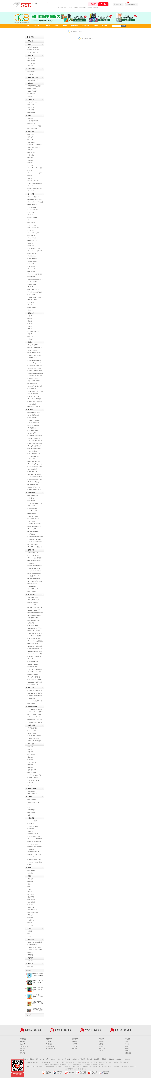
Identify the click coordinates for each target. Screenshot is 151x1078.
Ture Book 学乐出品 (33, 180)
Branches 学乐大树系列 (34, 524)
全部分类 (36, 26)
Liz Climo (30, 243)
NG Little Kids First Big (34, 717)
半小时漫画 (82, 7)
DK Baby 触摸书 (32, 388)
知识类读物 (31, 134)
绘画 (29, 804)
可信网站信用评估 (46, 1072)
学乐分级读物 (31, 521)
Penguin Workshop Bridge (35, 536)
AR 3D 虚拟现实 (32, 404)
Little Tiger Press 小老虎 (34, 859)
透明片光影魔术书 (33, 394)
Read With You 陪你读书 (35, 547)
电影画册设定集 (32, 799)
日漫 (29, 884)
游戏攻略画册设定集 (33, 802)
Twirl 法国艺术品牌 (33, 834)
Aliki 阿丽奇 (31, 302)
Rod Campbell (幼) (33, 289)
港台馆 (30, 867)
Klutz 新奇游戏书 (32, 383)
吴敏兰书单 (31, 107)
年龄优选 (30, 83)
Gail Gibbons (31, 266)
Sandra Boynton (32, 217)
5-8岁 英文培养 (32, 88)
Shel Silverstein (32, 261)
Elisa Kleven (31, 276)
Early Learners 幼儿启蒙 (34, 571)
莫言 (65, 7)
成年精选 (30, 96)
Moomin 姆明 (31, 459)
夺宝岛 (127, 1041)
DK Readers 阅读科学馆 (34, 735)
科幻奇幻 (30, 749)
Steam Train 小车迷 (33, 423)
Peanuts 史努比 (32, 944)
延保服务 (127, 1046)
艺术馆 (95, 26)
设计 (29, 815)
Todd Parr (30, 245)
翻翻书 (30, 321)
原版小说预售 (31, 60)
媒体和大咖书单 (32, 788)
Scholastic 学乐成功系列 (34, 558)
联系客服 (22, 1053)
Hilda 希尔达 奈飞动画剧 (34, 188)
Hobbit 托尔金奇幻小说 (34, 775)
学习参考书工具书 (33, 589)
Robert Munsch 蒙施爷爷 (35, 251)
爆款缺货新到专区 (33, 77)
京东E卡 (127, 1048)
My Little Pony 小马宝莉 (34, 474)
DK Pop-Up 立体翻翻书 (34, 741)
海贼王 (30, 886)
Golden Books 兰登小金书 (35, 489)
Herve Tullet (31, 230)
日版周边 (30, 904)
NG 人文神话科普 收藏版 (35, 714)
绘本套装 (30, 118)
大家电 (22, 1050)
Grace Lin (30, 310)
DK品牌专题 (31, 725)
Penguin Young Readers (35, 539)
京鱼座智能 (128, 1053)
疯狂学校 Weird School (34, 615)
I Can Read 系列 (32, 511)
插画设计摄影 (31, 902)
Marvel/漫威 (31, 952)
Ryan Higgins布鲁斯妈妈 (35, 292)
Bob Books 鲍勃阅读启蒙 (35, 581)
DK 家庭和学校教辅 (33, 738)
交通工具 (30, 160)
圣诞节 (30, 170)
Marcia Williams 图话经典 (35, 950)
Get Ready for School (34, 568)
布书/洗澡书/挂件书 (33, 331)
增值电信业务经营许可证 (129, 1066)
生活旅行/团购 (24, 1046)
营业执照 (116, 1066)
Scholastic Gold (32, 666)
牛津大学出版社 (32, 591)
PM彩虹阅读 (31, 534)
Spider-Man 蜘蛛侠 (33, 482)
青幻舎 (30, 922)
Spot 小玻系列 (32, 428)
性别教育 (30, 157)
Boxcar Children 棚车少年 (35, 669)
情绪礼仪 (30, 137)
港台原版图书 (31, 870)
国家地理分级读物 (33, 495)
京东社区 (89, 1059)
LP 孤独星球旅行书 (33, 777)
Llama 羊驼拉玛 (32, 469)
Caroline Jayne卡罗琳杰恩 (35, 202)
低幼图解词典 (31, 703)
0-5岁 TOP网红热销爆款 (34, 86)
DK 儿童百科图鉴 (32, 728)
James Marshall (32, 240)
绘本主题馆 (31, 131)
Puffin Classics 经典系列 (34, 679)
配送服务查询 (50, 1046)
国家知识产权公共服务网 (104, 1072)
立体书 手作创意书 (33, 912)
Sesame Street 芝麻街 (34, 412)
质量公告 (104, 1059)
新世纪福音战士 (32, 899)
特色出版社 (31, 818)
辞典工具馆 (31, 687)
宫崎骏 (30, 889)
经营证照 (67, 1066)
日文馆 (56, 26)
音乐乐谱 (30, 917)
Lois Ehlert (31, 263)
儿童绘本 (30, 915)
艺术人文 (30, 139)
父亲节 (30, 178)
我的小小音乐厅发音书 (34, 381)
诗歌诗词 (30, 150)
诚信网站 (70, 1072)
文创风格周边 (31, 812)
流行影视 (30, 752)
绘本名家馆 (31, 194)
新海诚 (30, 892)
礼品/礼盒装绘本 (32, 128)
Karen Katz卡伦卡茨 (33, 233)
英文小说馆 (31, 744)
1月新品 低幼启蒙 (33, 47)
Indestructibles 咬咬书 (34, 406)
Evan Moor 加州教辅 (33, 555)
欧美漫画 (30, 767)
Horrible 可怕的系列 (33, 643)
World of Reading (33, 516)
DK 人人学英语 (32, 730)
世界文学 (30, 764)
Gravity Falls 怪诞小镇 (34, 677)
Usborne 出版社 (32, 821)
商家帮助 (53, 1059)
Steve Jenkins (32, 253)
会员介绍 (22, 1044)
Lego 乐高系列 (32, 433)
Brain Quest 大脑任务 (34, 578)
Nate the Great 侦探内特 (34, 636)
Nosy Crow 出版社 (33, 826)
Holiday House (32, 857)
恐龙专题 (30, 165)
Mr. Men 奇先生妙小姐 (34, 487)
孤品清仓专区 (31, 71)
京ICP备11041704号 (47, 1062)
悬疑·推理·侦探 (32, 770)
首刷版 (30, 931)
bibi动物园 (95, 7)
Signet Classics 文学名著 (35, 682)
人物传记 (30, 759)
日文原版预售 (31, 63)
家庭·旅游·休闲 (32, 772)
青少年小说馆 (31, 594)
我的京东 (118, 4)
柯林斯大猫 (31, 498)
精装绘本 (30, 339)
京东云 (84, 1069)
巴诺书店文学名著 (33, 684)
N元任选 (30, 74)
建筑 (29, 807)
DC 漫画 (30, 955)
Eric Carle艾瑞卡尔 (33, 197)
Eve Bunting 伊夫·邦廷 (34, 248)
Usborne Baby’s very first (35, 363)
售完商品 (30, 964)
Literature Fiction (32, 605)
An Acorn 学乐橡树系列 (34, 526)
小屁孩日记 (31, 623)
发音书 (30, 318)
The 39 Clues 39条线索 (34, 672)
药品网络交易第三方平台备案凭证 (102, 1062)
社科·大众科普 (32, 762)
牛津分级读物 (31, 500)
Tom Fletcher (31, 191)
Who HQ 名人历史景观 (34, 630)
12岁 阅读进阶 (32, 93)
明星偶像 (30, 881)
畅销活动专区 (31, 69)
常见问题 (22, 1048)
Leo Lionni (31, 212)
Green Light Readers (34, 529)
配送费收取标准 (50, 1048)
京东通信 (127, 1050)
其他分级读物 (31, 506)
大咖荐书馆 (31, 99)
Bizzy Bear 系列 (32, 358)
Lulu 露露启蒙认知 (33, 430)
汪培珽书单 (31, 110)
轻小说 (30, 936)
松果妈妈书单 (31, 112)
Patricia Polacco (32, 281)
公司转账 (74, 1048)
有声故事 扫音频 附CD (34, 147)
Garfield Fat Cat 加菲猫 (34, 947)
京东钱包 (76, 1069)
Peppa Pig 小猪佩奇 (33, 420)
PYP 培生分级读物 (33, 544)
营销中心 (60, 1059)
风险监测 (96, 1059)
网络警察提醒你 (58, 1072)
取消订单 (101, 1050)
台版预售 (30, 66)
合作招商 (45, 1059)
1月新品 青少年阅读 (33, 49)
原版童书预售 (31, 58)
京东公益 (118, 1059)
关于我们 (23, 1059)
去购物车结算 (131, 4)
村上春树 (60, 7)
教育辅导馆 (74, 26)
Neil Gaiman (31, 271)
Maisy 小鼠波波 (32, 417)
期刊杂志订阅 (31, 894)
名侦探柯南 (31, 897)
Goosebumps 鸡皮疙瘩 (34, 656)
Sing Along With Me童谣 (34, 352)
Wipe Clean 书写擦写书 (34, 573)
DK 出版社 (31, 823)
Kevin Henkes (32, 225)
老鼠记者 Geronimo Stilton (35, 612)
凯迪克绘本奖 (31, 152)
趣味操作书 (31, 342)
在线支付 (74, 1044)
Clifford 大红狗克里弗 (34, 438)
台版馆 (64, 26)
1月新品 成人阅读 (33, 52)
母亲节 (30, 175)
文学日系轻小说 (32, 910)
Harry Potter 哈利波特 (34, 638)
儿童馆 (48, 26)
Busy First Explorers (33, 350)
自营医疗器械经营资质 (84, 1062)
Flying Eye (31, 186)
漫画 (29, 933)
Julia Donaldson (32, 204)
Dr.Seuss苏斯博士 (33, 209)
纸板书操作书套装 (33, 121)
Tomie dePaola (32, 307)
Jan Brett (30, 287)
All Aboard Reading (33, 518)
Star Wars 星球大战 (33, 456)
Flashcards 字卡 (32, 563)
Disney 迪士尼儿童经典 (34, 446)
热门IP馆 (30, 409)
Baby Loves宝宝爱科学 (34, 360)
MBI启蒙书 (31, 828)
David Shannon (32, 215)
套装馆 (30, 115)
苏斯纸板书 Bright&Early (34, 461)
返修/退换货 (102, 1048)
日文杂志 (30, 925)
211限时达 (49, 1044)
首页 (28, 26)
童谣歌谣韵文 (31, 142)
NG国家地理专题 (32, 706)
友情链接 (74, 1059)
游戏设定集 (31, 907)
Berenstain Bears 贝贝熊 (35, 477)
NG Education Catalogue (35, 719)
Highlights (31, 849)
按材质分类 (31, 313)
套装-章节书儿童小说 (34, 600)
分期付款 (74, 1046)
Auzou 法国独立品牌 (33, 852)
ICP (57, 1062)
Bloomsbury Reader (33, 531)
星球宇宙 (30, 162)
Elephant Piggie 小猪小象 (35, 435)
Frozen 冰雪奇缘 (32, 451)
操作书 (30, 326)
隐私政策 (111, 1059)
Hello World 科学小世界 (34, 355)
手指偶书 (30, 323)
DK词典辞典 (31, 698)
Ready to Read (32, 513)
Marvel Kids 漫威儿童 (34, 453)
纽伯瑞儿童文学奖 (33, 597)
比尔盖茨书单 (31, 791)
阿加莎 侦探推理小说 (33, 780)
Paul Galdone (32, 256)
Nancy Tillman (32, 284)
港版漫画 (30, 873)
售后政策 (101, 1041)
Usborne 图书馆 (32, 508)
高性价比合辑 (31, 123)
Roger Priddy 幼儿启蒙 (34, 399)
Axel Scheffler (32, 207)
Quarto (30, 864)
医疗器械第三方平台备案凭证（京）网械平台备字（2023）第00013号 (92, 1066)
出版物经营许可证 (77, 1064)
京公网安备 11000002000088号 (31, 1062)
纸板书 (30, 316)
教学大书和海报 (32, 583)
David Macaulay (32, 258)
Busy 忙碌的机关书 (33, 345)
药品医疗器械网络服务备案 (68, 1062)
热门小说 (30, 746)
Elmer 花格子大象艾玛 (34, 415)
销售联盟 (82, 1059)
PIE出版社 (31, 920)
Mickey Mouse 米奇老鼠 (34, 448)
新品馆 (30, 44)
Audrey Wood (32, 238)
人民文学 (69, 7)
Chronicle (30, 831)
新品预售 (105, 26)
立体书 (30, 334)
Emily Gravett (31, 235)
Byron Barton (31, 220)
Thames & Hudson (33, 844)
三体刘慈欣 (31, 782)
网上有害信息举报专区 (81, 1072)
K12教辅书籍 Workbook (34, 576)
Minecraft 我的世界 (33, 674)
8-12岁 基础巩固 (32, 91)
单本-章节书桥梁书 (33, 602)
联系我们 (31, 1059)
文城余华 (89, 7)
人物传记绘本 (31, 155)
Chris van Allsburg (33, 269)
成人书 (30, 785)
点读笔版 (30, 958)
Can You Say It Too (33, 396)
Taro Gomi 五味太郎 (33, 227)
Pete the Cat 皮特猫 (33, 425)
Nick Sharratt (31, 222)
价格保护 (101, 1044)
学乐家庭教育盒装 (33, 553)
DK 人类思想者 (32, 733)
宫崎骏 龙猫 (31, 810)
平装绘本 (30, 336)
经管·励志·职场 (32, 754)
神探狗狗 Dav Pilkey (33, 618)
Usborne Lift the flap (33, 378)
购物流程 (22, 1041)
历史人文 (30, 757)
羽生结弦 (30, 879)
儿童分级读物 (31, 492)
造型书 (30, 329)
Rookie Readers (32, 586)
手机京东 (67, 1059)
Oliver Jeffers (31, 294)
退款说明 (101, 1046)
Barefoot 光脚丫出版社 (34, 836)
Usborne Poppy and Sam (35, 479)
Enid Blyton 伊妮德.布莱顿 (35, 646)
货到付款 (74, 1041)
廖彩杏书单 (31, 104)
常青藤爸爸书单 (32, 102)
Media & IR (126, 1059)
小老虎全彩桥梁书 (33, 661)
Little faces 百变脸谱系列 (35, 401)
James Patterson (32, 299)
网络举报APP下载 (93, 1072)
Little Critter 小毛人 (33, 471)
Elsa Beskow (31, 305)
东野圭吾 (75, 7)
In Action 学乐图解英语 (34, 560)
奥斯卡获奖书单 (32, 793)
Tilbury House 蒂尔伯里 (34, 854)
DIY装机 (127, 1044)
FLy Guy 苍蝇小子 (33, 484)
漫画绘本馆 (85, 26)
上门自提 (48, 1041)
